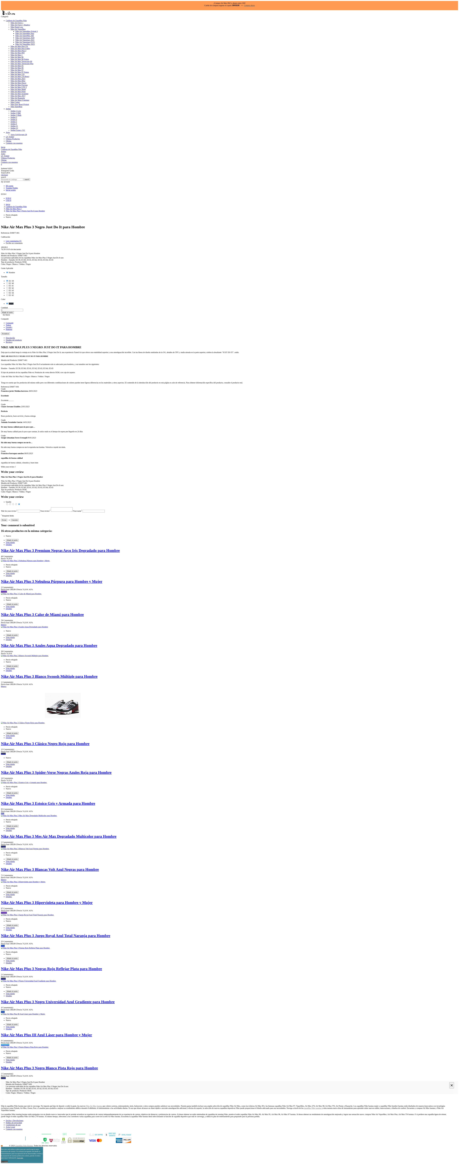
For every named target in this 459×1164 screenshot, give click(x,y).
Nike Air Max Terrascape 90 (21, 61)
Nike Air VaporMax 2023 (25, 44)
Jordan (8, 109)
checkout (4, 175)
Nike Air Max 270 (17, 74)
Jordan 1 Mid (16, 113)
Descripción (10, 338)
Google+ (9, 327)
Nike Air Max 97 (17, 70)
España (6, 1146)
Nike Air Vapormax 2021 (24, 40)
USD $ (8, 200)
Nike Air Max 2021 (18, 79)
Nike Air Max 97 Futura (20, 72)
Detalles (9, 545)
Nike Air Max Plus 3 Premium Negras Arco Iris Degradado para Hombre (60, 550)
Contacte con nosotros (14, 143)
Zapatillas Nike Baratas (24, 1146)
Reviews (9, 342)
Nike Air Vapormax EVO (25, 42)
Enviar (4, 520)
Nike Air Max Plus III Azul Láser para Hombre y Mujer (46, 1035)
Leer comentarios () (13, 241)
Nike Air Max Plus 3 (18, 51)
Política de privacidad (14, 1123)
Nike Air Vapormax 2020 (24, 38)
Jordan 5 (14, 122)
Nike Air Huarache (18, 98)
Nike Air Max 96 (17, 68)
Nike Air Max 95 (17, 66)
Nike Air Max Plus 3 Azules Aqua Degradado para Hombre (49, 645)
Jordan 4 (14, 120)
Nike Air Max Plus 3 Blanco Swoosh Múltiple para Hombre (49, 676)
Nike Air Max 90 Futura (20, 59)
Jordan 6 (14, 124)
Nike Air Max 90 (17, 57)
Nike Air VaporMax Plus (24, 33)
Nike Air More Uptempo (20, 100)
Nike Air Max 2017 (18, 96)
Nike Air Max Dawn (18, 83)
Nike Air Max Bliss (18, 81)
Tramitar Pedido (12, 188)
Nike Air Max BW (18, 53)
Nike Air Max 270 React (20, 76)
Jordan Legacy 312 (18, 130)
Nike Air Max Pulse (18, 92)
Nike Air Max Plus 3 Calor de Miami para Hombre (42, 614)
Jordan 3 (14, 117)
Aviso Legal (10, 1127)
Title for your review (9, 511)
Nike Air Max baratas (94, 1106)
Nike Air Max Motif (18, 89)
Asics (8, 132)
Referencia (5, 387)
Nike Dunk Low (17, 27)
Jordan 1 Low (16, 111)
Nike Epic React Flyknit (20, 104)
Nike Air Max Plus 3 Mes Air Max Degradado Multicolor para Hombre (58, 836)
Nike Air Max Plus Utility (20, 49)
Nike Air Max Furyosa (19, 85)
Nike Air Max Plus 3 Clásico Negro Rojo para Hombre (45, 743)
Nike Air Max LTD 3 (19, 87)
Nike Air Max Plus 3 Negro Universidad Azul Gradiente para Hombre (58, 1002)
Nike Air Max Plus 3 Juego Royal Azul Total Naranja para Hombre (55, 935)
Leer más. (20, 1158)
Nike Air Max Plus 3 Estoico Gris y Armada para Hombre (48, 803)
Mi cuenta (9, 186)
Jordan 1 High (16, 115)
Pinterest (9, 329)
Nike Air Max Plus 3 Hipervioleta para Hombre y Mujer (47, 902)
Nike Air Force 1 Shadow (20, 25)
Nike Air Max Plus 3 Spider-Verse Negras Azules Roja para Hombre (56, 772)
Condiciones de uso (13, 1125)
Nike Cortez (15, 102)
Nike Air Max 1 (16, 55)
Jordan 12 (14, 128)
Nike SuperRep (16, 107)
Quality (8, 502)
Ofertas (8, 141)
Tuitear (8, 325)
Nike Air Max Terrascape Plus (22, 64)
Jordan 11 (14, 126)
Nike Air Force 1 (17, 23)
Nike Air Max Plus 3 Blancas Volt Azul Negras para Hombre (50, 869)
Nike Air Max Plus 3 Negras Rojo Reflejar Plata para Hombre (51, 969)
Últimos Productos (13, 139)
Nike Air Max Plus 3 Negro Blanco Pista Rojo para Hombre (49, 1068)
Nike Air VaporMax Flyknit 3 (26, 31)
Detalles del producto (14, 340)
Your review (45, 511)
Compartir (9, 323)
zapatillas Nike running (312, 1108)
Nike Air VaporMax (18, 29)
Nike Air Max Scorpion (19, 94)
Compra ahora (249, 5)
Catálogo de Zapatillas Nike (16, 21)
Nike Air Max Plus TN (19, 46)
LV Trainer (10, 137)
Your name (77, 511)
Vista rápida (10, 543)
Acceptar (4, 1162)
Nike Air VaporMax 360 (24, 36)
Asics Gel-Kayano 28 (19, 135)
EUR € (8, 198)
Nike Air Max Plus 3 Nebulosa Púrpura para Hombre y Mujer (51, 581)
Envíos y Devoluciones (14, 1121)
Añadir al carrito (7, 312)
